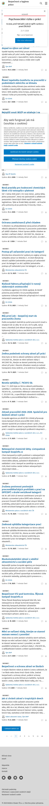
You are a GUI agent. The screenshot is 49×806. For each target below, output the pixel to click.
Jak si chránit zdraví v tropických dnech (22, 698)
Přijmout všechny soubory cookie (24, 159)
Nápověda (5, 765)
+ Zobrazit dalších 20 (11, 729)
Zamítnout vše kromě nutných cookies (24, 152)
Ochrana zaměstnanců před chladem (21, 222)
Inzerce (4, 768)
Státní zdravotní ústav (13, 717)
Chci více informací (24, 40)
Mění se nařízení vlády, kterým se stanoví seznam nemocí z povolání (23, 633)
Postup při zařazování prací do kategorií (23, 251)
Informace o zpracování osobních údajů (16, 792)
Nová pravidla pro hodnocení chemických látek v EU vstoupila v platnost (23, 189)
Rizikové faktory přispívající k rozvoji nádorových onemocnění (21, 285)
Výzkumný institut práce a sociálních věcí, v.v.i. (22, 340)
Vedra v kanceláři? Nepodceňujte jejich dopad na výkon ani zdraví (22, 47)
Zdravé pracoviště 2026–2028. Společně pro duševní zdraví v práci (24, 413)
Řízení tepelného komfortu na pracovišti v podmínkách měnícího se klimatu (24, 81)
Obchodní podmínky (9, 789)
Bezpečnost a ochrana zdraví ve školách (23, 666)
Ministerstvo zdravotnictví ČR (16, 270)
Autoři (4, 759)
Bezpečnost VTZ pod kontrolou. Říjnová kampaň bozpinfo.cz (22, 595)
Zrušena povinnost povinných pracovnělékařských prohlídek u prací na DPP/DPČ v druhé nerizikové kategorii (23, 489)
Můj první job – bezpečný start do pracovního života (19, 317)
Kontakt (4, 771)
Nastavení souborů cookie (11, 795)
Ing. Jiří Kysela (10, 174)
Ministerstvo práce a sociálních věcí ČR (19, 511)
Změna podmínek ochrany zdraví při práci (24, 353)
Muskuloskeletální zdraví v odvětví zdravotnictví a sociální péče (20, 560)
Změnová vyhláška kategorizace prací (21, 524)
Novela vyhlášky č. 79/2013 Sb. (17, 382)
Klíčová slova (6, 756)
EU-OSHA (8, 99)
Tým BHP (8, 67)
